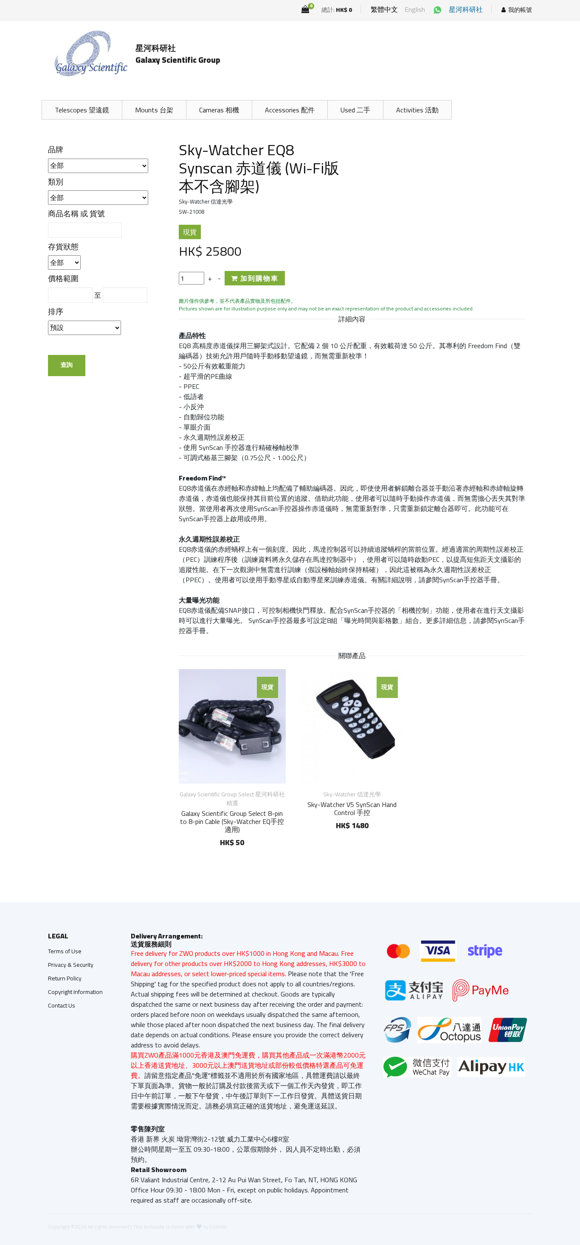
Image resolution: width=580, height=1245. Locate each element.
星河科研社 (466, 9)
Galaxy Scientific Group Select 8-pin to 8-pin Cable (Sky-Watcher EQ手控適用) (232, 821)
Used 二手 (355, 109)
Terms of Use (65, 951)
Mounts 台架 (154, 109)
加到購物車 (258, 278)
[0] (305, 9)
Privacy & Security (70, 964)
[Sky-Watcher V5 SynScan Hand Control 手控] (351, 726)
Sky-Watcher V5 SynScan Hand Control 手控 (352, 808)
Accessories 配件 (290, 109)
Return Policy (65, 978)
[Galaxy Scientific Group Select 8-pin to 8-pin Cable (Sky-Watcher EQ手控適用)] (232, 726)
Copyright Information (75, 991)
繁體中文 (384, 9)
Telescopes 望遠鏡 (82, 109)
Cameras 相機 (219, 109)
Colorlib (218, 1226)
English (415, 9)
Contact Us (61, 1005)
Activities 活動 (417, 109)
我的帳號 (520, 10)
